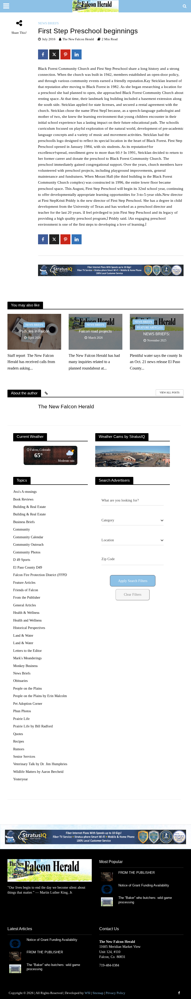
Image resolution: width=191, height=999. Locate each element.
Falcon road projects (95, 331)
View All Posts (170, 392)
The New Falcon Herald (78, 39)
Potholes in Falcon (34, 331)
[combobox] (132, 520)
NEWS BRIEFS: (156, 334)
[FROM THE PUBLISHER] (107, 876)
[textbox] (107, 520)
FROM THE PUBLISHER (137, 872)
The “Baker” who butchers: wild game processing (145, 900)
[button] (95, 837)
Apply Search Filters (132, 581)
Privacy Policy (115, 993)
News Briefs (48, 23)
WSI (87, 993)
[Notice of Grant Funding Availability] (107, 889)
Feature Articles (150, 327)
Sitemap (98, 993)
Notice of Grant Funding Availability (143, 885)
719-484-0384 (109, 965)
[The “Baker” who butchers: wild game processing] (107, 901)
